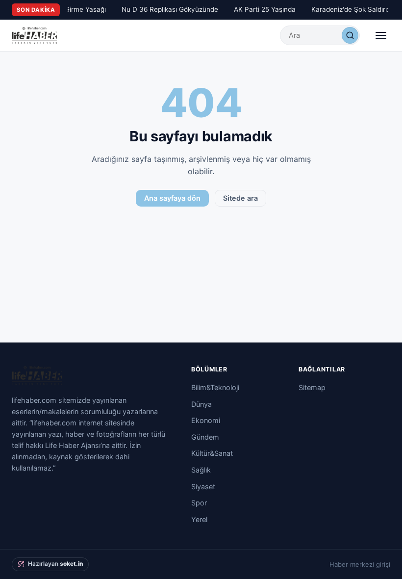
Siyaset (203, 486)
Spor (199, 503)
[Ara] (350, 35)
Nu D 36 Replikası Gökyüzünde (168, 9)
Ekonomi (205, 420)
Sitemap (312, 387)
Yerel (199, 519)
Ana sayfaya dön (172, 198)
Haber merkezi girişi (359, 564)
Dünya (201, 404)
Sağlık (201, 470)
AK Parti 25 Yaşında (263, 9)
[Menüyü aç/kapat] (381, 35)
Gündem (205, 437)
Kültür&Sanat (212, 453)
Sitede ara (240, 198)
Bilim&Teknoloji (215, 387)
